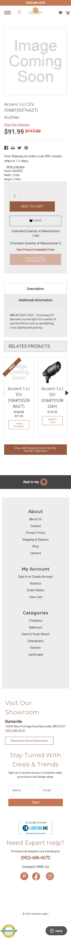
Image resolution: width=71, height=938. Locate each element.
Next (67, 393)
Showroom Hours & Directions (29, 740)
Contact (35, 526)
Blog (35, 546)
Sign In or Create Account (35, 577)
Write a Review (15, 166)
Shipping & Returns (35, 539)
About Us (35, 519)
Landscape (35, 654)
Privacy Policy (35, 533)
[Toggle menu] (9, 12)
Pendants (35, 620)
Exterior (35, 648)
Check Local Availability (35, 259)
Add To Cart (52, 421)
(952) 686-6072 (35, 2)
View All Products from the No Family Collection (36, 449)
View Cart (35, 597)
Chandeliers (35, 641)
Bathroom (35, 627)
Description (35, 289)
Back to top (31, 482)
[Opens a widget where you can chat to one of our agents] (56, 931)
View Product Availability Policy (35, 249)
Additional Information (35, 300)
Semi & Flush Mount (35, 634)
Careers (35, 553)
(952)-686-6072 (15, 730)
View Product (19, 425)
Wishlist (35, 583)
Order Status (35, 590)
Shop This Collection (16, 124)
